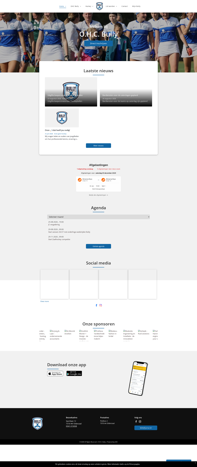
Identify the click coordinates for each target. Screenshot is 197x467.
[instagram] (100, 306)
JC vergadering (54, 224)
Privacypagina (134, 464)
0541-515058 (71, 426)
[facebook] (96, 306)
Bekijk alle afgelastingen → (98, 195)
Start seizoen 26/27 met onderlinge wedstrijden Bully (69, 232)
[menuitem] (62, 6)
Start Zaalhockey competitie (59, 239)
